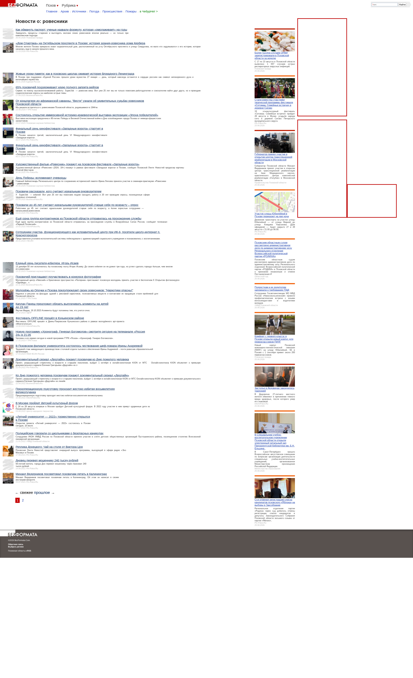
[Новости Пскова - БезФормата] (19, 4)
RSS (29, 551)
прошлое (42, 492)
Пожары (131, 11)
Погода (94, 11)
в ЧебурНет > (149, 11)
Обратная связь (15, 544)
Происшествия (112, 11)
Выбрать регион (16, 547)
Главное (51, 11)
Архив (65, 11)
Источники (79, 11)
